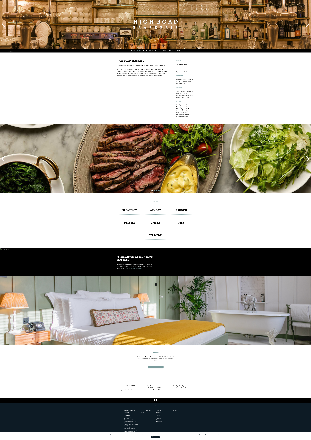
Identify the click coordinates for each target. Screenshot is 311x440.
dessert (129, 222)
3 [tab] (156, 190)
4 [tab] (159, 190)
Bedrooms (158, 412)
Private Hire (158, 418)
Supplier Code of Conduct (129, 431)
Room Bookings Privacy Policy (130, 430)
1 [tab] (152, 190)
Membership (159, 416)
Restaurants (158, 419)
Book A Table (148, 50)
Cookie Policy (216, 434)
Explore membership (156, 367)
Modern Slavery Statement (129, 419)
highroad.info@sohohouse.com (134, 268)
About (133, 50)
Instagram (155, 400)
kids (181, 222)
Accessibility (126, 412)
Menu (139, 50)
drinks (155, 222)
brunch (181, 210)
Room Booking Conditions (129, 428)
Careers (125, 414)
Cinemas (158, 414)
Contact (164, 50)
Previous (3, 24)
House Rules (127, 418)
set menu (155, 235)
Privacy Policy (127, 427)
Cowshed (142, 412)
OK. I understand (156, 437)
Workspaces (159, 421)
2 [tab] (154, 190)
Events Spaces (174, 50)
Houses (158, 415)
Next (308, 24)
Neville (141, 414)
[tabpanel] (155, 158)
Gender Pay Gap (127, 416)
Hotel (157, 50)
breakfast (129, 210)
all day (155, 210)
